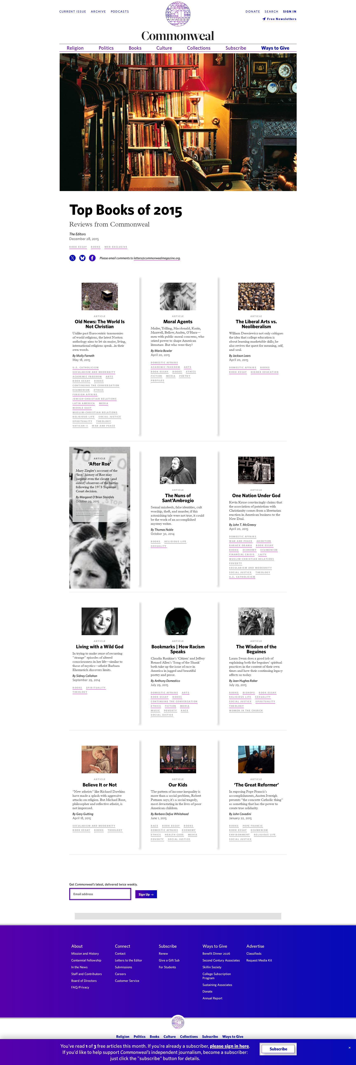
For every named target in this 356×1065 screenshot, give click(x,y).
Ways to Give (275, 48)
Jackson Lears (242, 355)
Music (155, 710)
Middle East (82, 407)
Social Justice (109, 416)
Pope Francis (253, 825)
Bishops (249, 692)
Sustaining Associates (217, 985)
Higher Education (265, 371)
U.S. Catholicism (86, 367)
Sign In (290, 11)
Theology (103, 421)
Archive (98, 11)
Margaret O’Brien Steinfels (97, 497)
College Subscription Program (217, 976)
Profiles (157, 380)
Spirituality (82, 421)
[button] (72, 260)
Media (103, 403)
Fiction (156, 375)
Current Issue (72, 11)
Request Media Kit (259, 960)
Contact (120, 953)
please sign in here (229, 1046)
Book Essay (78, 246)
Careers (120, 974)
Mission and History (85, 953)
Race (184, 710)
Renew (163, 953)
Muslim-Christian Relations (95, 412)
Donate (253, 11)
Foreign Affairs (85, 394)
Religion (75, 48)
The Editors (77, 234)
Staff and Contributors (86, 974)
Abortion (83, 513)
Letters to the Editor (128, 960)
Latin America (84, 403)
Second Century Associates (221, 960)
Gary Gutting (84, 814)
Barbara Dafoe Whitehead (172, 814)
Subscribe (236, 48)
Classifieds (253, 953)
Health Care (174, 834)
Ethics (99, 389)
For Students (167, 967)
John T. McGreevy (244, 524)
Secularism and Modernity (94, 371)
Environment (239, 834)
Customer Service (127, 980)
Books (135, 48)
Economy (250, 549)
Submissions (123, 967)
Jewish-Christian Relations (95, 398)
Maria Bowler (163, 350)
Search (271, 11)
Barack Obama (240, 545)
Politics (106, 48)
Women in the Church (246, 710)
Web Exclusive (116, 246)
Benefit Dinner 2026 (216, 953)
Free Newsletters (282, 19)
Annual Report (212, 998)
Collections (199, 48)
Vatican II (80, 425)
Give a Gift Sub (169, 960)
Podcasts (120, 11)
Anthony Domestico (167, 680)
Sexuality (159, 545)
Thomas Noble (164, 529)
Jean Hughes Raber (245, 680)
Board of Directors (84, 980)
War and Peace (103, 425)
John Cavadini (242, 814)
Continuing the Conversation (96, 385)
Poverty (235, 563)
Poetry (184, 375)
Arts (109, 376)
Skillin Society (212, 967)
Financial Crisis (241, 554)
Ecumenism (81, 389)
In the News (79, 967)
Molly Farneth (85, 355)
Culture (164, 48)
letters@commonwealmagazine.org (157, 258)
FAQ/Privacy (80, 987)
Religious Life (84, 416)
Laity (262, 554)
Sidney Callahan (86, 676)
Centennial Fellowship (86, 960)
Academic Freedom (87, 376)
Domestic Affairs (164, 362)
